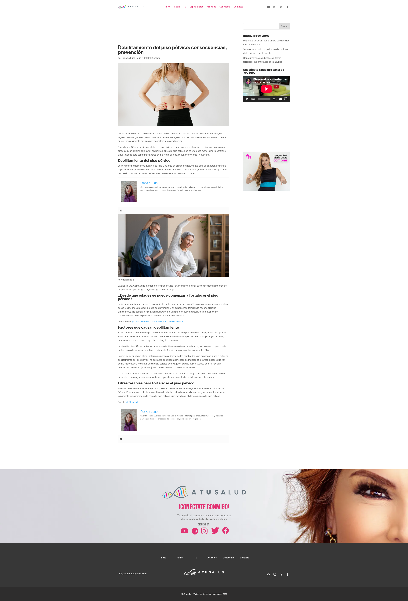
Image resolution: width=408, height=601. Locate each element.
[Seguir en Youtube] (268, 6)
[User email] (121, 210)
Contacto (238, 7)
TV (184, 7)
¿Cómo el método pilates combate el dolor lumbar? (158, 321)
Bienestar (156, 58)
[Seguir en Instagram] (274, 6)
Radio (177, 7)
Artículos (211, 7)
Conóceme (224, 7)
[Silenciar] (280, 99)
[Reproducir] (247, 99)
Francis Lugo (128, 58)
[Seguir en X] (281, 6)
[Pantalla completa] (286, 99)
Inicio (168, 7)
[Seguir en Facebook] (287, 6)
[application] (266, 89)
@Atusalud (132, 402)
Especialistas (196, 7)
